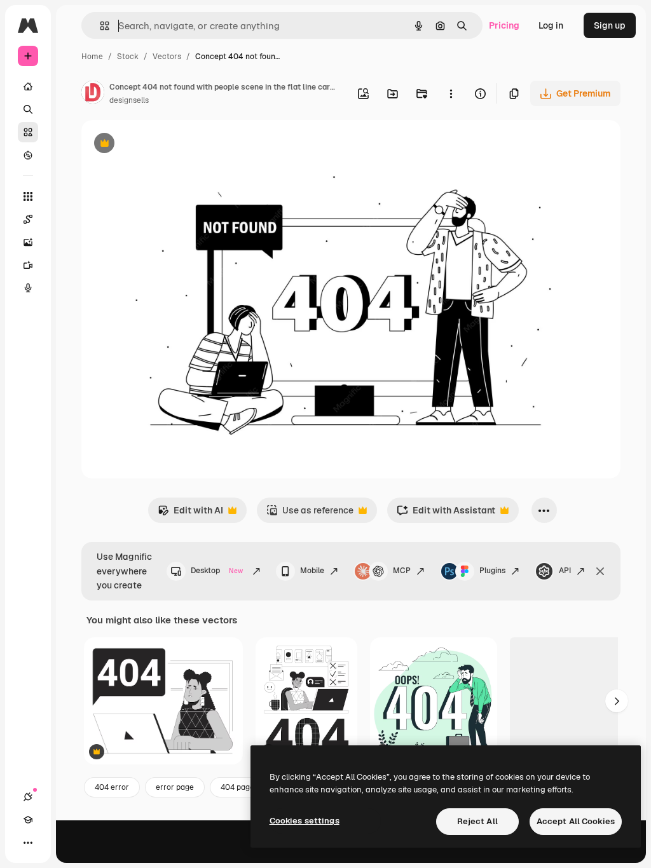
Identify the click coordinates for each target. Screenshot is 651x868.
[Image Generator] (28, 242)
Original (163, 145)
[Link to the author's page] (92, 94)
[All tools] (28, 196)
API (565, 571)
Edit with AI (190, 514)
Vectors (167, 56)
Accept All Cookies (576, 821)
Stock (128, 56)
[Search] (28, 109)
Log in (550, 25)
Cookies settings (304, 820)
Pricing (504, 25)
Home (92, 56)
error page (175, 787)
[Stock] (28, 132)
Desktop (217, 571)
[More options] (450, 93)
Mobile (312, 571)
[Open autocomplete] (99, 26)
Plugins (492, 571)
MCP (402, 571)
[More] (28, 842)
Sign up (610, 25)
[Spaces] (28, 219)
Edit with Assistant (446, 514)
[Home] (28, 86)
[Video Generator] (28, 265)
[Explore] (28, 155)
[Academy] (28, 820)
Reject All (477, 821)
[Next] (616, 700)
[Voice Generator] (28, 288)
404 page (237, 787)
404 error (112, 787)
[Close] (600, 571)
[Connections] (28, 797)
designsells (129, 100)
